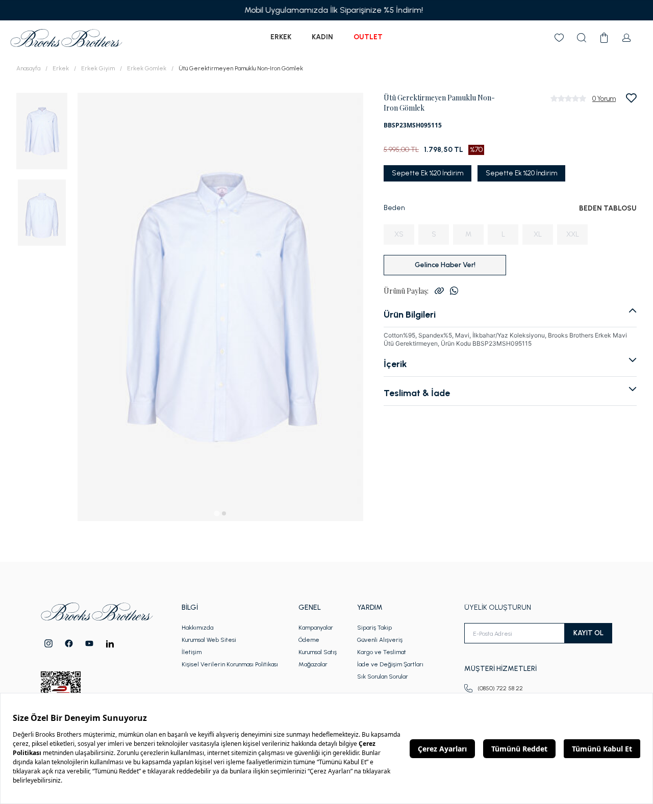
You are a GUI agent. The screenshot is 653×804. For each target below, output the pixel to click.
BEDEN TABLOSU (608, 208)
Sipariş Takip (374, 627)
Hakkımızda (197, 627)
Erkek (280, 37)
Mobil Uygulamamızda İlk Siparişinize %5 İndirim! (326, 10)
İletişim (192, 652)
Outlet (368, 37)
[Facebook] (69, 643)
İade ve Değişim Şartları (390, 664)
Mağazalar (313, 664)
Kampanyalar (315, 627)
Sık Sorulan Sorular (382, 676)
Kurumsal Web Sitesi (209, 639)
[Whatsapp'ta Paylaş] (454, 291)
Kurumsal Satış (317, 652)
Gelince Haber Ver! (445, 265)
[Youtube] (89, 643)
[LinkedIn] (110, 643)
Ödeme (308, 639)
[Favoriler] (559, 38)
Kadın (322, 37)
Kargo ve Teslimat (381, 652)
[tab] (216, 513)
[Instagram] (48, 643)
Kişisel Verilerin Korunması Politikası (230, 664)
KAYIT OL (588, 633)
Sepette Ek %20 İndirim (427, 173)
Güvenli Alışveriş (380, 639)
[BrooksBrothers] (66, 38)
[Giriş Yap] (626, 38)
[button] (41, 130)
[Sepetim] (604, 38)
